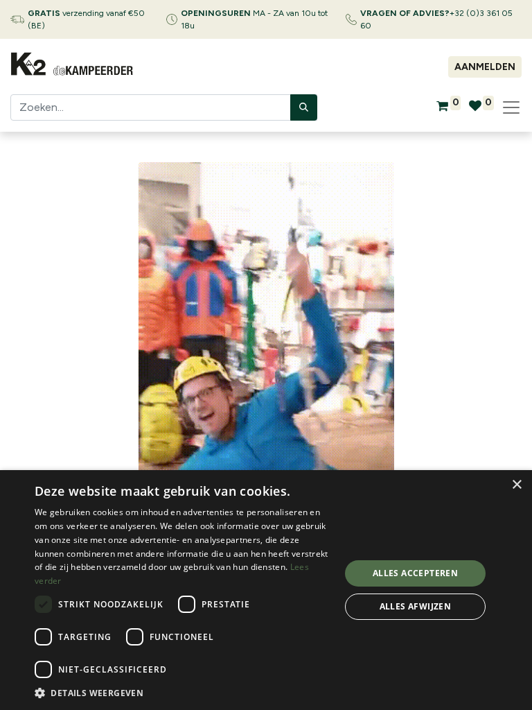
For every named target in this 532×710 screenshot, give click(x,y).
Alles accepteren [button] (415, 573)
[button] (183, 693)
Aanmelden (484, 67)
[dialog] (266, 590)
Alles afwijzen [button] (416, 606)
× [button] (516, 485)
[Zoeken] (303, 107)
